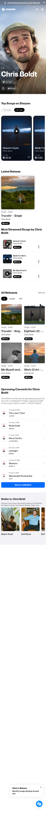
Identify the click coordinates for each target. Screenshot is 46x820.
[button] (44, 2)
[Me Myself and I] (20, 273)
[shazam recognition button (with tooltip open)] (39, 804)
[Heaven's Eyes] (20, 244)
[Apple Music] (5, 223)
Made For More (19, 256)
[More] (38, 247)
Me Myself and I (20, 270)
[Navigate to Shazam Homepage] (8, 9)
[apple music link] (12, 88)
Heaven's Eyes (19, 241)
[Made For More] (20, 259)
